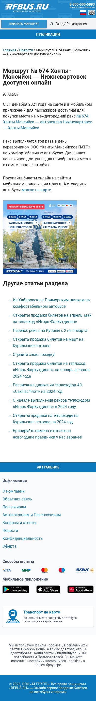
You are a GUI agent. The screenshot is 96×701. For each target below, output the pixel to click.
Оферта (9, 546)
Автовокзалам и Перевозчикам (31, 514)
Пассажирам (14, 507)
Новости (26, 50)
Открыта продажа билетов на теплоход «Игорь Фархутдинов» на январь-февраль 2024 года (52, 370)
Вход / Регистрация (71, 24)
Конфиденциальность (22, 538)
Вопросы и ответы (19, 522)
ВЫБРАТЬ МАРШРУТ (24, 24)
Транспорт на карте (41, 612)
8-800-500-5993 (82, 4)
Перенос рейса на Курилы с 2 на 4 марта (50, 330)
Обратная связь (17, 499)
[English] (91, 12)
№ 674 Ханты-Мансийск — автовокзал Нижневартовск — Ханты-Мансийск (47, 122)
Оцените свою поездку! (34, 354)
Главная (9, 50)
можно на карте (36, 190)
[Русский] (83, 12)
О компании (13, 491)
